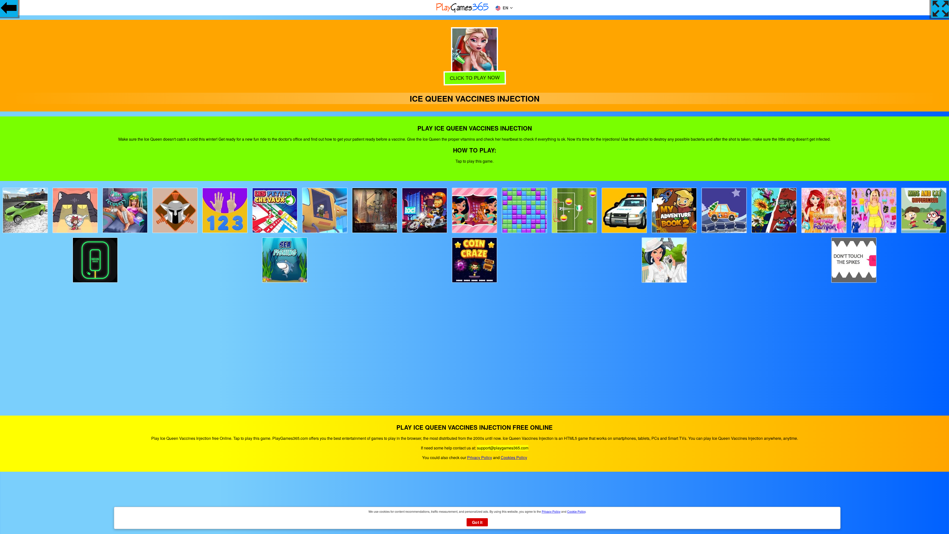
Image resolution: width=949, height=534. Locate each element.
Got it (477, 522)
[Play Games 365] (462, 12)
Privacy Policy (479, 457)
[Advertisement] (474, 344)
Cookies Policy (514, 457)
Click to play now (474, 78)
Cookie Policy (576, 511)
